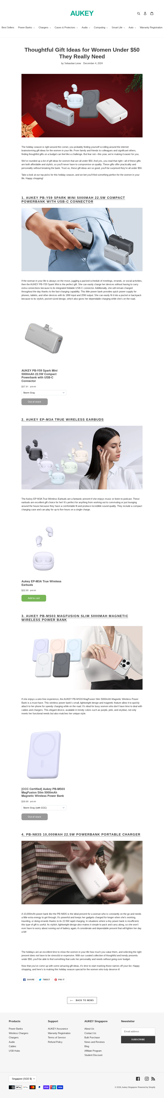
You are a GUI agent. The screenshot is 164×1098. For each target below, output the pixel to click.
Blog (86, 1046)
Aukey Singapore (129, 1087)
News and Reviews (94, 1042)
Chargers (14, 1037)
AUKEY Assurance (58, 1028)
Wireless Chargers (18, 1033)
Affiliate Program (93, 1050)
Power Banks (16, 1028)
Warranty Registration (59, 1033)
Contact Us (90, 1033)
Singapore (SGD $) (22, 1078)
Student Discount (93, 1055)
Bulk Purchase (92, 1037)
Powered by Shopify (146, 1087)
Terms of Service (57, 1037)
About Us (89, 1028)
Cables (12, 1046)
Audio (12, 1042)
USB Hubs (14, 1050)
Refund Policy (55, 1042)
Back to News (84, 1000)
